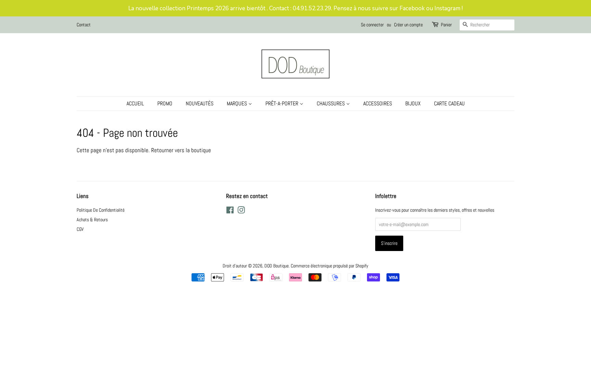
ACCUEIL (135, 103)
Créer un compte (408, 25)
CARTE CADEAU (449, 103)
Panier (446, 25)
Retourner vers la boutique (181, 150)
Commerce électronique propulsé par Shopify (329, 266)
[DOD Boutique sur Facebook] (230, 211)
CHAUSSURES (331, 103)
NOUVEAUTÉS (199, 103)
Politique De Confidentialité (100, 210)
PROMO (164, 103)
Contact (84, 25)
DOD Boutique (276, 266)
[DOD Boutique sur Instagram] (241, 211)
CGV (80, 229)
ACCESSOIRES (377, 103)
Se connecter (372, 25)
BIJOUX (413, 103)
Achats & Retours (92, 219)
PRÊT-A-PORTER (282, 103)
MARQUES (237, 103)
